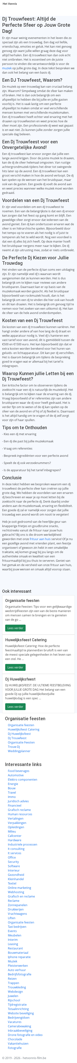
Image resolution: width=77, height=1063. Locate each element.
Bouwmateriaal (18, 953)
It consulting (16, 849)
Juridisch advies (18, 801)
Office (12, 857)
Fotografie (15, 1048)
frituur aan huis (40, 539)
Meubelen (14, 935)
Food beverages (18, 771)
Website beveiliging (21, 1013)
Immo (12, 797)
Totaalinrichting (18, 1009)
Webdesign (15, 992)
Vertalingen (15, 818)
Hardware (14, 840)
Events (12, 931)
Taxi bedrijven (17, 927)
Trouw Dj (14, 747)
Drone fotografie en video (25, 1035)
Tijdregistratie (17, 1005)
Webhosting (16, 892)
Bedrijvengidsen (19, 1018)
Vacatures (14, 1022)
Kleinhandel (16, 879)
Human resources (20, 814)
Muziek (12, 961)
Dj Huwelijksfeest (19, 734)
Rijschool (14, 1000)
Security (13, 862)
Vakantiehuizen (18, 1044)
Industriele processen (22, 844)
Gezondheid (16, 875)
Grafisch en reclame (21, 896)
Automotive (16, 775)
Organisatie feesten (21, 725)
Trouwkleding (17, 987)
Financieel (14, 805)
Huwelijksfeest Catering (23, 729)
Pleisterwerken (18, 966)
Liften (11, 918)
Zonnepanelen (17, 905)
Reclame (13, 901)
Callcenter (14, 836)
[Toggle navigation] (70, 3)
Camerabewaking (19, 1026)
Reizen (12, 979)
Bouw (11, 788)
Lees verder (15, 628)
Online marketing (19, 888)
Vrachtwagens (17, 914)
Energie (13, 784)
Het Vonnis (10, 3)
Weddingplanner (19, 751)
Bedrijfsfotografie (19, 974)
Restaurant (15, 948)
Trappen (13, 983)
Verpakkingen (17, 823)
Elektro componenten (22, 780)
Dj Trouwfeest (17, 738)
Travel (12, 793)
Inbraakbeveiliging (20, 1031)
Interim (13, 940)
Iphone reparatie (19, 957)
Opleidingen (16, 827)
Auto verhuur (17, 970)
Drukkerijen (16, 909)
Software (14, 866)
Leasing (13, 944)
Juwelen (13, 996)
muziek (7, 68)
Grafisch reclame (19, 810)
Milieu (12, 831)
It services (14, 853)
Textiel (12, 883)
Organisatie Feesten (21, 742)
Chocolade (15, 1039)
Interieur (14, 870)
